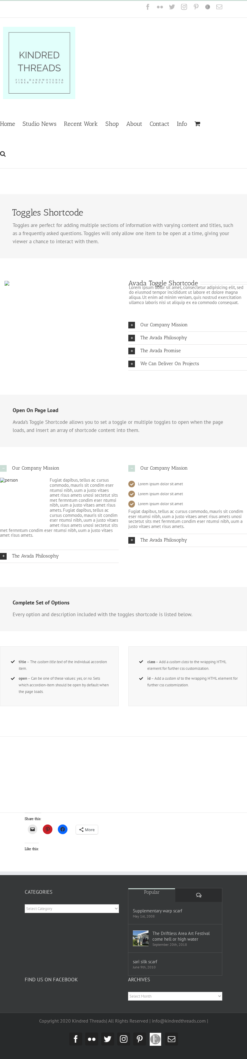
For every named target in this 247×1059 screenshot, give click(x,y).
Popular (152, 892)
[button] (3, 153)
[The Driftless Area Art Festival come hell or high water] (141, 938)
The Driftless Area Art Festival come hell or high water (181, 936)
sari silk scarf (145, 961)
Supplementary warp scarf (157, 911)
